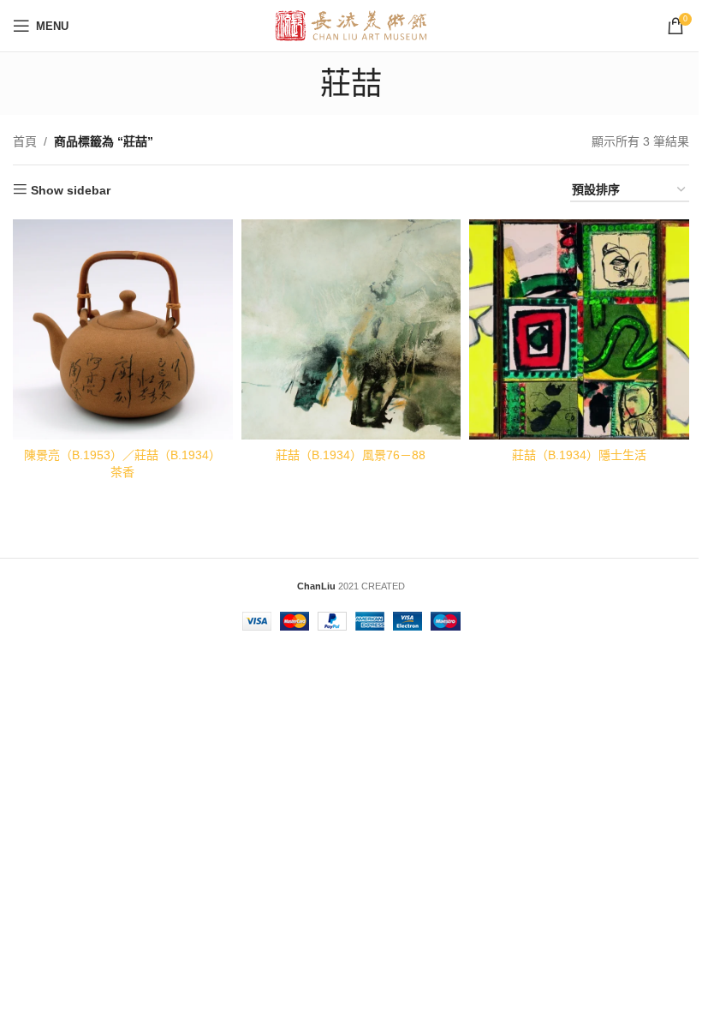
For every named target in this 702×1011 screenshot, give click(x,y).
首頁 (25, 141)
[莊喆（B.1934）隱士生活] (579, 329)
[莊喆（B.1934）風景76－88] (351, 329)
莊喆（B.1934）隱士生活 (579, 455)
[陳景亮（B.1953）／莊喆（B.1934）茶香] (123, 329)
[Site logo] (351, 25)
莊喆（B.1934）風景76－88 (350, 455)
